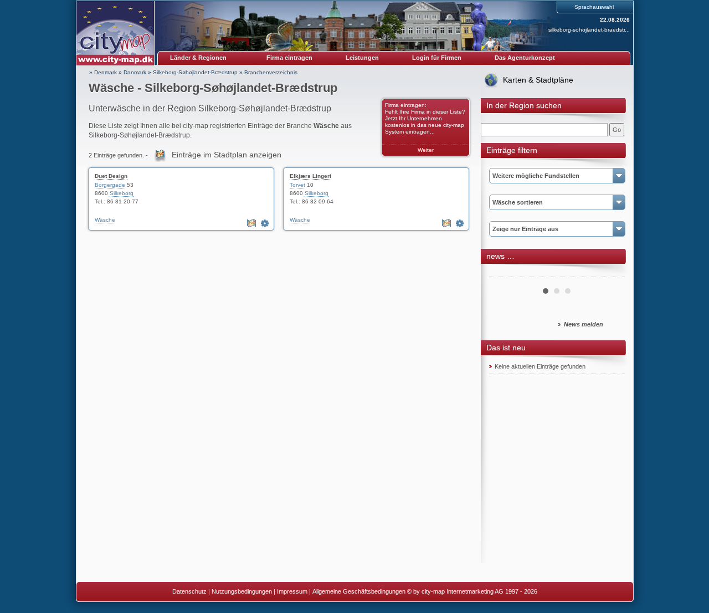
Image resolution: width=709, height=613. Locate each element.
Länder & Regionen (198, 57)
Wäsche (105, 220)
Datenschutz (189, 591)
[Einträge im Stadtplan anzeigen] (252, 223)
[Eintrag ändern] (265, 223)
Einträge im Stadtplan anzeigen (226, 154)
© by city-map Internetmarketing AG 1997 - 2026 (472, 591)
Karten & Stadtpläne (538, 79)
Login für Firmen (436, 57)
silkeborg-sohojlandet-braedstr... (589, 30)
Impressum (292, 591)
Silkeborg (121, 193)
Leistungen (362, 57)
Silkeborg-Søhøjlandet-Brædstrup (195, 72)
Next (610, 273)
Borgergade (110, 185)
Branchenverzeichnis (270, 72)
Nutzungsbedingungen (242, 591)
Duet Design (111, 176)
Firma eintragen (289, 57)
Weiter (426, 150)
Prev (503, 273)
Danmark (135, 72)
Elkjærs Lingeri (310, 176)
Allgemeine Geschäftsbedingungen (358, 591)
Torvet (297, 185)
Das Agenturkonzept (525, 57)
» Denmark (103, 72)
